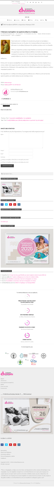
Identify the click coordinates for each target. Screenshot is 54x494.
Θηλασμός (28, 34)
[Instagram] (10, 99)
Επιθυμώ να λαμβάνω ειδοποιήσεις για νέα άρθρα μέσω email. (15, 162)
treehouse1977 (8, 84)
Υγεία (35, 34)
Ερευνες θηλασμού (46, 34)
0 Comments (18, 35)
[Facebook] (2, 99)
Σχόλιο (2, 134)
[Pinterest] (8, 99)
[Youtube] (6, 99)
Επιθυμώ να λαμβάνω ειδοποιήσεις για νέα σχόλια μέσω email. (15, 159)
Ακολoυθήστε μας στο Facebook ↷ (11, 209)
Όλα (32, 34)
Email (2, 153)
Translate (22, 3)
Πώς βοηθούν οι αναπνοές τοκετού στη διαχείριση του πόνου (22, 279)
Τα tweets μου (4, 221)
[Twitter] (4, 99)
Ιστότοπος (3, 157)
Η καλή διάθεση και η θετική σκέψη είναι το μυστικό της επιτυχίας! (25, 120)
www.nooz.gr (7, 82)
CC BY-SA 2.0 (16, 84)
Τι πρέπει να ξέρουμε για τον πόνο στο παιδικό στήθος (25, 277)
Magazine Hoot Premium (25, 483)
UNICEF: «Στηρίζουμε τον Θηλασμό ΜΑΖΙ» (25, 282)
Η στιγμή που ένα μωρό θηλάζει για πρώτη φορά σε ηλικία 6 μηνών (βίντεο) (27, 275)
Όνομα (2, 150)
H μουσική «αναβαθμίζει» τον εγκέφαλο (20, 118)
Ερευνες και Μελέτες (5, 35)
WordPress (38, 483)
